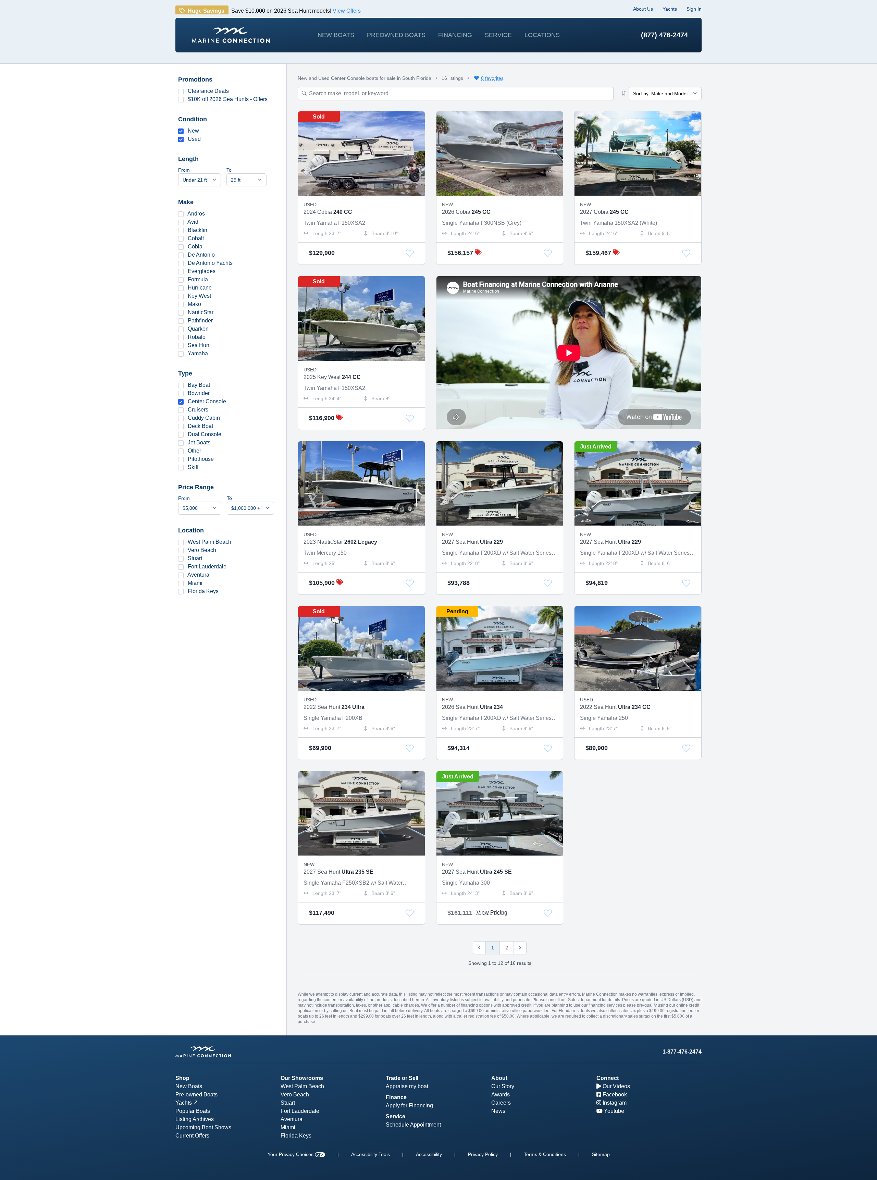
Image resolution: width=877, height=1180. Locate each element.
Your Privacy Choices (291, 1154)
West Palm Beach (209, 542)
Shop (182, 1078)
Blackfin (197, 230)
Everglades (201, 271)
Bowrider (199, 393)
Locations (542, 35)
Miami (195, 583)
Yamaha (198, 353)
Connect (607, 1078)
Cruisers (198, 410)
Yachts (670, 9)
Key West (199, 296)
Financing (455, 35)
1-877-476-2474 (682, 1052)
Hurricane (200, 288)
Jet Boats (199, 442)
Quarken (198, 329)
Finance (396, 1097)
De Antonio (201, 255)
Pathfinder (200, 320)
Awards (500, 1094)
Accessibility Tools (370, 1154)
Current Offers (192, 1136)
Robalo (197, 337)
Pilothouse (201, 459)
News (498, 1111)
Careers (501, 1103)
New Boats (336, 35)
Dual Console (204, 434)
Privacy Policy (483, 1154)
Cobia (195, 246)
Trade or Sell (402, 1078)
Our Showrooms (302, 1078)
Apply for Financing (409, 1105)
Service (498, 35)
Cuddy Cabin (204, 418)
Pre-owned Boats (196, 1094)
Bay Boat (199, 385)
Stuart (195, 558)
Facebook (614, 1094)
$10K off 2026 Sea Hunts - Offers (228, 99)
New (193, 131)
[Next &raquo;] (520, 947)
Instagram (614, 1103)
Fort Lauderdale (207, 566)
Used (194, 139)
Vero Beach (202, 550)
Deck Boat (200, 426)
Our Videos (615, 1086)
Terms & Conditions (545, 1154)
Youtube (613, 1111)
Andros (196, 214)
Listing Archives (194, 1119)
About (499, 1078)
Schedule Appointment (413, 1125)
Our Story (502, 1086)
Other (194, 451)
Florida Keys (203, 591)
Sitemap (601, 1154)
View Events (428, 7)
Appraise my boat (407, 1086)
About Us (643, 9)
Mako (194, 304)
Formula (198, 279)
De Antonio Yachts (210, 263)
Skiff (193, 467)
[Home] (231, 35)
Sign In (694, 9)
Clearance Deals (208, 91)
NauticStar (200, 312)
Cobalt (196, 238)
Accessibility (429, 1154)
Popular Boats (192, 1111)
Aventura (198, 575)
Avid (192, 222)
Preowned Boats (396, 35)
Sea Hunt (199, 345)
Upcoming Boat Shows (203, 1127)
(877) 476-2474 (664, 35)
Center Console (207, 401)
